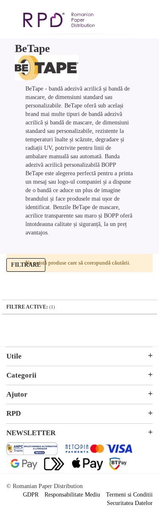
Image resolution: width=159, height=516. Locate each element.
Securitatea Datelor (130, 503)
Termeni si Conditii (129, 494)
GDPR (31, 494)
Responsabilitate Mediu (72, 494)
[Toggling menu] (12, 16)
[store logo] (59, 21)
